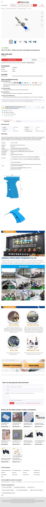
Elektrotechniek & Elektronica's (11, 8)
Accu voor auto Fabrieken (7, 487)
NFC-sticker (14, 472)
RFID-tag (24, 472)
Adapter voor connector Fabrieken (36, 490)
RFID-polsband (36, 472)
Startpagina (3, 8)
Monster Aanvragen (30, 62)
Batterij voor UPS (31, 487)
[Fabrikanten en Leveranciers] (23, 2)
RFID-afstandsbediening (16, 470)
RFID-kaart (3, 472)
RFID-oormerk (14, 474)
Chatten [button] (35, 59)
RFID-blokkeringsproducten (6, 470)
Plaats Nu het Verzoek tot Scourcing (32, 403)
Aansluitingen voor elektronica (19, 487)
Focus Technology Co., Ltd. (21, 499)
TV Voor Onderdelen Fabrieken (21, 490)
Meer (2, 495)
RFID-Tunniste (29, 8)
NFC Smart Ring (37, 474)
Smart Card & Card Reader (21, 8)
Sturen (12, 403)
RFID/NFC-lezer (26, 474)
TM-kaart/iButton (26, 470)
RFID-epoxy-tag (37, 470)
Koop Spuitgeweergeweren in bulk (8, 493)
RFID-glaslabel (4, 474)
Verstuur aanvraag (12, 59)
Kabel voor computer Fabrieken (8, 490)
